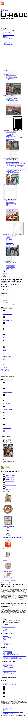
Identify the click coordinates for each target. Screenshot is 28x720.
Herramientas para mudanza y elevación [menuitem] (14, 206)
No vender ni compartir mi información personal (13, 712)
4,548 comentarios (10, 289)
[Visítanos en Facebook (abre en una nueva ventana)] (4, 687)
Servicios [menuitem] (8, 240)
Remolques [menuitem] (5, 74)
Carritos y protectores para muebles (10, 654)
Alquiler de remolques (7, 653)
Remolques (11, 74)
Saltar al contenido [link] (4, 10)
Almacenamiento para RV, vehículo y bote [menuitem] (14, 166)
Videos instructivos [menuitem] (10, 78)
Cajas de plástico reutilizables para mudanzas (12, 658)
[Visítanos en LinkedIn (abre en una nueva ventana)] (4, 693)
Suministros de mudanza (7, 308)
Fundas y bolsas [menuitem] (9, 205)
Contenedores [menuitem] (8, 130)
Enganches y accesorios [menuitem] (10, 82)
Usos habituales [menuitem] (9, 135)
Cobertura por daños (7, 669)
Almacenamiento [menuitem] (6, 158)
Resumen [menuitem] (8, 237)
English (4, 630)
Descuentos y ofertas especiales (9, 674)
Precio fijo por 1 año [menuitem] (7, 32)
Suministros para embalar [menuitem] (11, 203)
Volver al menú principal (11, 76)
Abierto (2, 9)
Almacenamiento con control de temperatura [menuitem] (15, 165)
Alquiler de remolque (7, 652)
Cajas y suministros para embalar (10, 199)
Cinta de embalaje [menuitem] (9, 207)
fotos (5, 300)
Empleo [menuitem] (4, 33)
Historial (4, 362)
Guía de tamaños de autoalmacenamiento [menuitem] (14, 167)
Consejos (5, 640)
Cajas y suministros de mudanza (9, 668)
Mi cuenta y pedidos (7, 638)
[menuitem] (16, 98)
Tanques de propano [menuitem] (10, 268)
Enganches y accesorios (8, 665)
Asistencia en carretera (7, 637)
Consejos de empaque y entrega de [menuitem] (14, 137)
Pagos (4, 639)
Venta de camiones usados (8, 667)
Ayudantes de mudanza (18, 234)
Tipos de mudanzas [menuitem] (10, 241)
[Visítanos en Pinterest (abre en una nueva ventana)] (4, 691)
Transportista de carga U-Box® (9, 684)
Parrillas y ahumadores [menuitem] (10, 266)
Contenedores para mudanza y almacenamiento (14, 656)
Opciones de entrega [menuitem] (10, 134)
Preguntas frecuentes (7, 642)
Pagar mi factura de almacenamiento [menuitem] (13, 170)
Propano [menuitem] (5, 261)
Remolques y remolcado (7, 320)
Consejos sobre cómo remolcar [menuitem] (12, 100)
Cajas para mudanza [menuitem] (10, 202)
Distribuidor (5, 683)
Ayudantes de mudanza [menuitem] (8, 234)
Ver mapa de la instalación (6, 302)
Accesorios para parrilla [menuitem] (10, 265)
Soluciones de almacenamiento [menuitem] (12, 209)
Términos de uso (6, 709)
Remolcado (5, 95)
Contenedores (17, 130)
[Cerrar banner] (1, 1)
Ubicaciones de (8, 713)
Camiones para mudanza (7, 314)
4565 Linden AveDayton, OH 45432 (5, 370)
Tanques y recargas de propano (9, 671)
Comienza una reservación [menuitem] (11, 77)
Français (5, 629)
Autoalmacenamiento (7, 326)
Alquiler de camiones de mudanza (10, 649)
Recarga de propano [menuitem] (10, 263)
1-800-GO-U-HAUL (8, 620)
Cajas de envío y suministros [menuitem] (11, 204)
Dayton (4, 275)
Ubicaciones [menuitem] (6, 36)
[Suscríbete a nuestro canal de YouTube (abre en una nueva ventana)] (4, 696)
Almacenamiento (14, 158)
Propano (9, 261)
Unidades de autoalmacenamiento (10, 657)
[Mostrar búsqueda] (4, 29)
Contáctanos (5, 636)
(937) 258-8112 (4, 295)
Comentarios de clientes (8, 644)
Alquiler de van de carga (8, 651)
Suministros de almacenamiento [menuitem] (12, 173)
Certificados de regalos (8, 673)
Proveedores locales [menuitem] (10, 238)
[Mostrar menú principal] (2, 12)
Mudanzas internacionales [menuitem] (11, 136)
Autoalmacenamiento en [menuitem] (12, 162)
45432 (4, 276)
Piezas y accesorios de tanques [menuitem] (12, 269)
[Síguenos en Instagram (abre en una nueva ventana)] (4, 689)
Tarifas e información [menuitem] (10, 133)
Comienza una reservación (11, 98)
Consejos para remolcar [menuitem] (10, 79)
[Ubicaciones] (5, 28)
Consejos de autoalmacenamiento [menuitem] (12, 172)
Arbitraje (5, 707)
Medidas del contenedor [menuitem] (11, 140)
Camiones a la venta (7, 356)
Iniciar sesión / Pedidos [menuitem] (8, 38)
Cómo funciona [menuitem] (9, 239)
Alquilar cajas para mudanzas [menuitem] (12, 210)
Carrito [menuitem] (6, 37)
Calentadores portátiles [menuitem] (10, 267)
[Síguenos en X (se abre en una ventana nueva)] (4, 695)
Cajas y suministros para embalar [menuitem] (10, 184)
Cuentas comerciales (7, 664)
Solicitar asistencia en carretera (8, 627)
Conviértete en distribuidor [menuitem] (8, 35)
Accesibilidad (6, 643)
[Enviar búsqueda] (14, 30)
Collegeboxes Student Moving (9, 672)
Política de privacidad (7, 708)
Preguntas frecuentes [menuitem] (10, 80)
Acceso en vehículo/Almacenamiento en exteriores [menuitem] (16, 169)
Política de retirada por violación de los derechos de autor (15, 710)
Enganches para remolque (8, 343)
